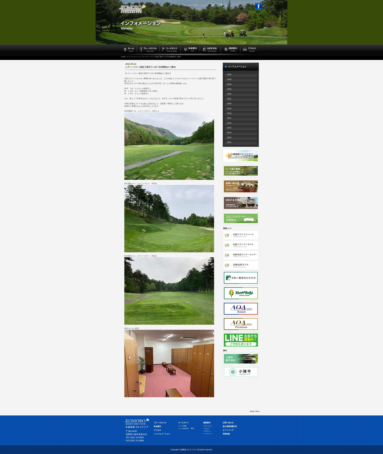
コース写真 (182, 426)
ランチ (206, 428)
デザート (207, 431)
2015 (229, 128)
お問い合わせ (228, 423)
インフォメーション (135, 57)
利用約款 (226, 434)
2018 (229, 113)
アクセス (157, 430)
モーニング (208, 426)
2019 (229, 108)
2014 (229, 133)
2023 (229, 89)
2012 (229, 142)
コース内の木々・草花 (186, 428)
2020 (229, 104)
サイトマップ (228, 430)
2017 (229, 118)
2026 (229, 75)
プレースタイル (160, 423)
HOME (123, 57)
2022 (229, 94)
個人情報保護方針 (230, 426)
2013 (229, 137)
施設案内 (207, 423)
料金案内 (157, 426)
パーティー (208, 433)
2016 (229, 123)
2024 (229, 84)
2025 (229, 79)
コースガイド (183, 423)
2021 (229, 99)
